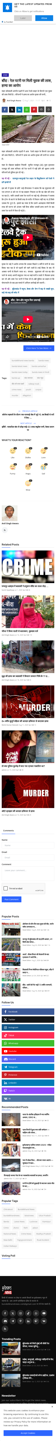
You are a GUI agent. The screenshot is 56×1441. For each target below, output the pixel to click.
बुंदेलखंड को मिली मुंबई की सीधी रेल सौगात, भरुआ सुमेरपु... (36, 1345)
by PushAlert (8, 20)
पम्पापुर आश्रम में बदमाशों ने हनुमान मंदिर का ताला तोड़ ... (25, 586)
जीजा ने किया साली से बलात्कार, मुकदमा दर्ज (20, 631)
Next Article (26, 423)
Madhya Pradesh (43, 1233)
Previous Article (29, 411)
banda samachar (39, 366)
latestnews (29, 1215)
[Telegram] (12, 1321)
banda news (43, 360)
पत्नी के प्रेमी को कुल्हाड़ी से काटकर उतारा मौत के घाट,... (38, 1184)
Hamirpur (46, 1221)
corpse (38, 389)
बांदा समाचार (28, 378)
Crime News (26, 1233)
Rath (26, 1227)
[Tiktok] (28, 1313)
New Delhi (8, 1240)
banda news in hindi (40, 372)
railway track (33, 383)
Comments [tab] (8, 830)
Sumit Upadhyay (8, 590)
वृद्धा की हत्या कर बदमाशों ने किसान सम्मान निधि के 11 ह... (25, 676)
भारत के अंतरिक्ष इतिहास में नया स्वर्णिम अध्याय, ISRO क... (36, 1115)
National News (10, 1233)
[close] (52, 1406)
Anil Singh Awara (10, 523)
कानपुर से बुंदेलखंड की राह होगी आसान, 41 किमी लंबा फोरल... (37, 940)
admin (4, 770)
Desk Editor (27, 930)
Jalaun (35, 1227)
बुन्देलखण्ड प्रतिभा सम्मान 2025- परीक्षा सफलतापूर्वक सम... (37, 1146)
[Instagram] (20, 1313)
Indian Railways (10, 1246)
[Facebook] (5, 1313)
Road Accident (43, 1240)
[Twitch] (36, 1321)
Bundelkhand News (26, 1209)
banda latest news (19, 366)
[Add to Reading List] (49, 109)
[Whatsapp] (36, 1313)
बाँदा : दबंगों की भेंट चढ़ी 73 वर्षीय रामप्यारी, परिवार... (37, 986)
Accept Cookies (28, 1433)
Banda (6, 1221)
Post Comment (12, 899)
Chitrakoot (8, 1209)
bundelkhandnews (12, 1215)
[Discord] (5, 1321)
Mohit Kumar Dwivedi (10, 725)
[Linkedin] (28, 1321)
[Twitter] (12, 1313)
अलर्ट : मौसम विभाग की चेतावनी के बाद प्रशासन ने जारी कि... (36, 955)
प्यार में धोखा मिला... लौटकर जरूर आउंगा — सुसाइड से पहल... (38, 1161)
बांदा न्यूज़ (40, 378)
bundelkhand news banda (23, 360)
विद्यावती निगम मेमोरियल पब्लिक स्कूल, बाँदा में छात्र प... (38, 971)
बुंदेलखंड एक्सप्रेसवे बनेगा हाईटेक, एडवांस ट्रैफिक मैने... (38, 1376)
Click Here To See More (37, 348)
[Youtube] (43, 1313)
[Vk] (43, 1321)
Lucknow (33, 1221)
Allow (47, 16)
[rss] (5, 1328)
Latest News (19, 1221)
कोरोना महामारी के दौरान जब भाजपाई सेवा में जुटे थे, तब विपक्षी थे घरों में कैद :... (28, 416)
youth (28, 389)
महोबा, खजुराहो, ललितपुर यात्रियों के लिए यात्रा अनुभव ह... (38, 1361)
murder (15, 395)
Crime (6, 1227)
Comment (6, 864)
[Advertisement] (28, 44)
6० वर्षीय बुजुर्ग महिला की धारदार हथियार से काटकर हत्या (25, 721)
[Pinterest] (20, 1321)
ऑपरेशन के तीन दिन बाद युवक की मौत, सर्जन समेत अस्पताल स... (38, 925)
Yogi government (24, 1240)
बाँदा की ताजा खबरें (18, 383)
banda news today (20, 372)
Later (31, 16)
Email (4, 852)
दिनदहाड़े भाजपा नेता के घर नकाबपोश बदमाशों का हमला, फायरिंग (26, 1175)
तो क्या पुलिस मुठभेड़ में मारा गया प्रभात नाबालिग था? (23, 766)
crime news (16, 389)
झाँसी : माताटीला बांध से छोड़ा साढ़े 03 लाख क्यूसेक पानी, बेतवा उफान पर (28, 428)
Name (4, 839)
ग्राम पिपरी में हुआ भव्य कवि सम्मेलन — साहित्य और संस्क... (36, 1131)
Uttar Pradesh (45, 1215)
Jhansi (16, 1227)
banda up (16, 378)
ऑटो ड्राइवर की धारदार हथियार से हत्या (18, 811)
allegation (27, 395)
